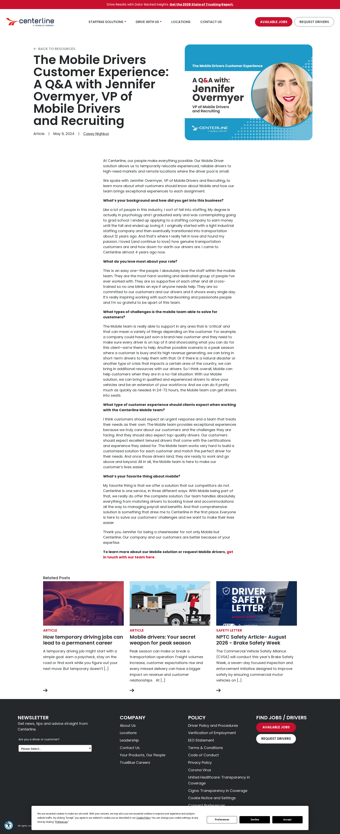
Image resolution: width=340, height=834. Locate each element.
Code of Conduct (203, 755)
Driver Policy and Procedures (213, 725)
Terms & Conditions (205, 747)
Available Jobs (273, 21)
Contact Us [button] (211, 21)
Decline (255, 819)
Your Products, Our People (142, 755)
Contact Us (130, 747)
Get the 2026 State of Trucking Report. (202, 4)
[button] (8, 825)
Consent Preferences (206, 805)
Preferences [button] (61, 822)
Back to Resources (56, 49)
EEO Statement (201, 740)
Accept (287, 819)
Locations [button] (180, 21)
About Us (128, 725)
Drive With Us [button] (147, 21)
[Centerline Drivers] (30, 22)
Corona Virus (199, 770)
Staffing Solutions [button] (106, 21)
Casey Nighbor (96, 133)
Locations (128, 732)
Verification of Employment (212, 732)
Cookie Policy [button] (143, 817)
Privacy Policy (200, 762)
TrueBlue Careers (135, 762)
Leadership (129, 740)
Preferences (222, 819)
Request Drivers (314, 21)
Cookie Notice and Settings (212, 797)
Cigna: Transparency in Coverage (217, 790)
